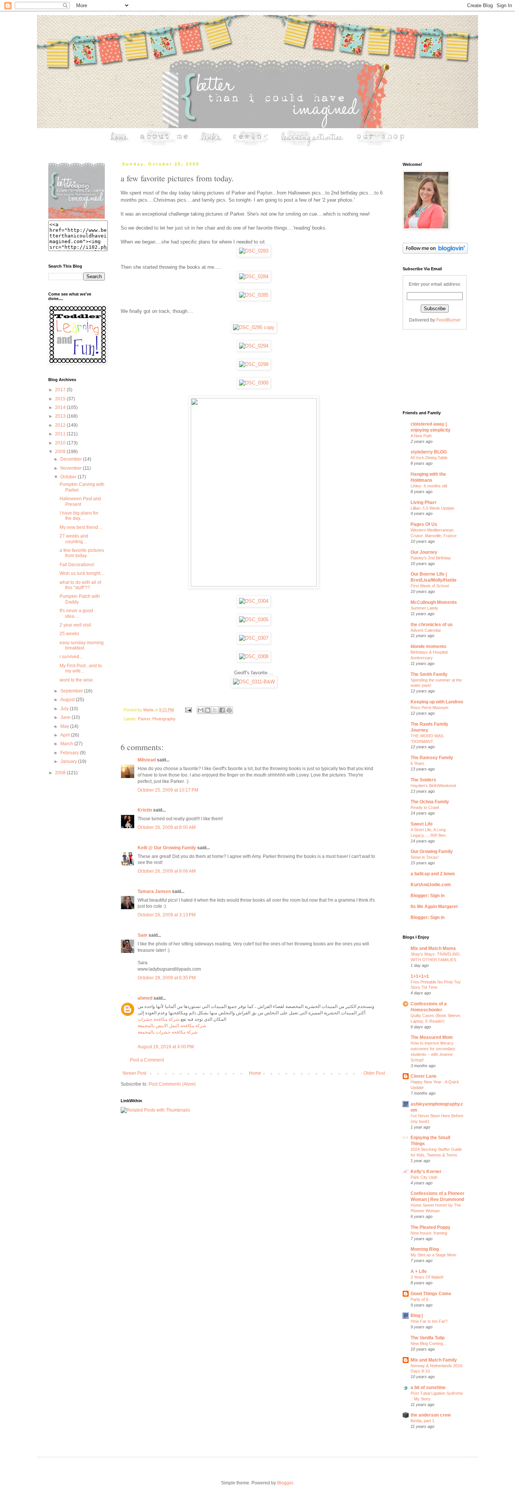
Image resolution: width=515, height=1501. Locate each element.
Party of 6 (419, 1299)
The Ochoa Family (430, 801)
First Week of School (430, 586)
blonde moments (428, 646)
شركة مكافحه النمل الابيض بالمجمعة (172, 1025)
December (71, 459)
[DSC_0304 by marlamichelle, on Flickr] (254, 601)
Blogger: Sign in (427, 895)
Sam (142, 935)
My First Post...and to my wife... (81, 668)
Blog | (417, 1315)
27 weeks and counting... (74, 538)
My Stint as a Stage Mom (433, 1255)
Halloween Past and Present (80, 501)
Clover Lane (424, 1076)
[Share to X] (215, 710)
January (69, 761)
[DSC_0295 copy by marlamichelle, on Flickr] (254, 327)
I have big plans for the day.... (79, 515)
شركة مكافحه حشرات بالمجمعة (168, 1032)
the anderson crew (431, 1415)
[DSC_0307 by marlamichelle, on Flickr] (254, 638)
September (72, 691)
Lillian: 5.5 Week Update (432, 508)
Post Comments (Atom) (172, 1084)
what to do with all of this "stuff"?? (80, 585)
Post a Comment (147, 1060)
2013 (61, 416)
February (70, 752)
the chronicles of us (432, 624)
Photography (164, 719)
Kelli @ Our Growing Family (167, 847)
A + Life (419, 1271)
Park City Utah (424, 1177)
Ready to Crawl (425, 807)
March (67, 743)
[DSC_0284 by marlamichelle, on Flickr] (254, 276)
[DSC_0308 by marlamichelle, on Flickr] (254, 656)
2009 (61, 451)
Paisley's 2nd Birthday (431, 558)
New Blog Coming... (428, 1343)
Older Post (374, 1073)
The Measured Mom (432, 1037)
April (65, 735)
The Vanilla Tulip (427, 1337)
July (65, 708)
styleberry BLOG (429, 452)
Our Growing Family (432, 851)
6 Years (418, 763)
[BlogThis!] (208, 710)
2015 (61, 398)
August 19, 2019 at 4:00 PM (166, 1046)
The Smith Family (429, 674)
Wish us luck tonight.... (82, 573)
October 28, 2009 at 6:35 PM (167, 977)
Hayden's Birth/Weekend (433, 785)
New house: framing (429, 1233)
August (68, 699)
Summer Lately (424, 608)
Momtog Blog (425, 1249)
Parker (144, 719)
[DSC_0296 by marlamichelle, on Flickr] (254, 585)
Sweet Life (422, 824)
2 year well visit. (76, 625)
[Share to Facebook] (222, 710)
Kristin (145, 810)
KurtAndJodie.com (431, 884)
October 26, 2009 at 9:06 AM (167, 871)
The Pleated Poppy (431, 1227)
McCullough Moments (434, 602)
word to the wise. (77, 680)
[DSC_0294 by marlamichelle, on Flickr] (254, 346)
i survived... (71, 656)
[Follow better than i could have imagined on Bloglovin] (435, 252)
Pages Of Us (424, 524)
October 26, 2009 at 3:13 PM (167, 914)
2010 (61, 443)
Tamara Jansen (154, 891)
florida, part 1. (423, 1420)
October (69, 476)
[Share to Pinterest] (229, 710)
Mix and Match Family (434, 1360)
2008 (61, 772)
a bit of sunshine (428, 1387)
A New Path (421, 435)
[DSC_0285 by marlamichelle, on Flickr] (254, 295)
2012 (61, 425)
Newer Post (134, 1073)
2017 (61, 389)
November (71, 468)
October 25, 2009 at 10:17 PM (168, 790)
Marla (149, 710)
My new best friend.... (81, 527)
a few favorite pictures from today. (82, 553)
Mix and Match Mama (433, 948)
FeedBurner (448, 320)
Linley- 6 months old (429, 486)
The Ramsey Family (432, 757)
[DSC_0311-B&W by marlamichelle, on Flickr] (254, 682)
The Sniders (423, 780)
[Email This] (200, 710)
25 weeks (69, 633)
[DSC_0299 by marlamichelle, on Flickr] (254, 364)
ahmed (145, 998)
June (66, 717)
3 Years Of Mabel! (427, 1277)
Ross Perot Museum (429, 707)
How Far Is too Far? (429, 1321)
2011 (61, 434)
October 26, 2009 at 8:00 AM (167, 827)
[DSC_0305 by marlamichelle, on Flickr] (254, 619)
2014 (61, 407)
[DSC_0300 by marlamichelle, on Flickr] (254, 383)
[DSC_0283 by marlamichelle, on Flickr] (254, 251)
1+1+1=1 (420, 976)
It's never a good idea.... (76, 613)
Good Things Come (431, 1293)
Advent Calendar (426, 630)
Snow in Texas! (424, 857)
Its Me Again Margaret (434, 906)
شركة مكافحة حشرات (158, 1019)
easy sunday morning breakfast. (82, 645)
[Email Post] (188, 710)
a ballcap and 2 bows (433, 873)
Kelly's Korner (426, 1171)
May (65, 726)
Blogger (285, 1483)
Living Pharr (424, 502)
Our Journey (424, 552)
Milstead (147, 760)
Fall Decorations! (77, 564)
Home (255, 1073)
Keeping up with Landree (437, 702)
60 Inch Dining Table (429, 457)
